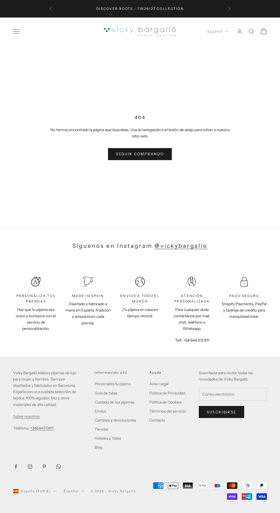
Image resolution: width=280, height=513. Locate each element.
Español (215, 31)
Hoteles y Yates (108, 438)
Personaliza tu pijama (113, 383)
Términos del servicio (167, 411)
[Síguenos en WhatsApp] (58, 466)
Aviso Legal (158, 383)
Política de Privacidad (167, 393)
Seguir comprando (140, 154)
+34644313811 (42, 428)
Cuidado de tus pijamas (114, 402)
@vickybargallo (181, 245)
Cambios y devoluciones (115, 420)
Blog (98, 447)
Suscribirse (222, 412)
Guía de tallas (106, 393)
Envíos (100, 411)
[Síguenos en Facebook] (16, 466)
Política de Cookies (165, 402)
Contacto (157, 420)
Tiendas (101, 429)
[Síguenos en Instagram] (30, 466)
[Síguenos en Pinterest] (44, 466)
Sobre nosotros (26, 416)
